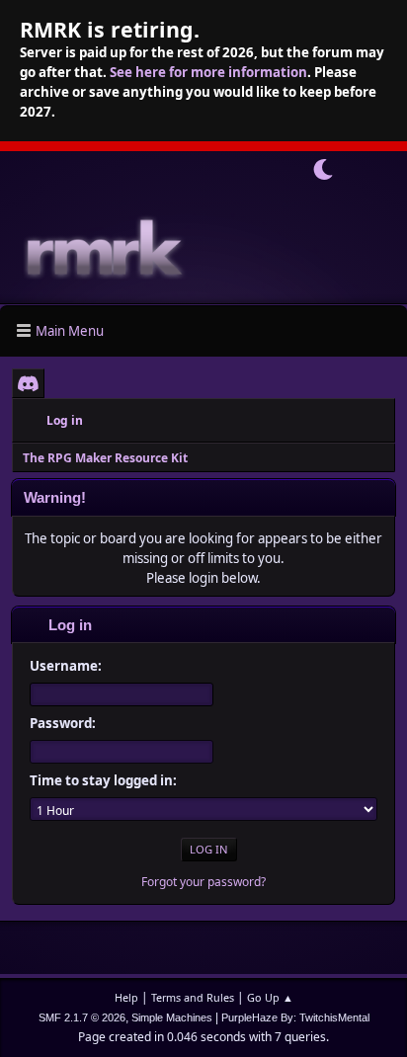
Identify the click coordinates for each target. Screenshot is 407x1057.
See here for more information (208, 72)
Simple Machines (171, 1017)
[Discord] (28, 383)
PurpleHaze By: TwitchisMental (295, 1017)
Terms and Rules (192, 997)
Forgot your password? (203, 881)
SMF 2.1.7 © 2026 (82, 1017)
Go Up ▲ (270, 997)
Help (126, 997)
